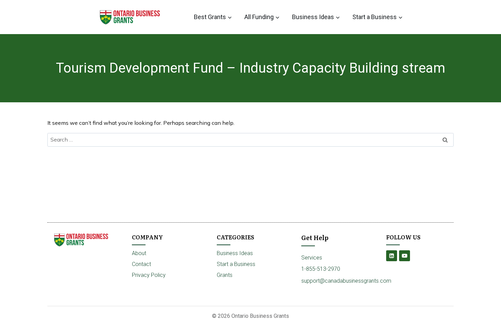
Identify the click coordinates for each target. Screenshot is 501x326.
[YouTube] (404, 255)
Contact (141, 264)
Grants (224, 275)
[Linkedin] (391, 255)
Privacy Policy (149, 275)
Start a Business (236, 264)
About (139, 253)
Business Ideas (235, 253)
